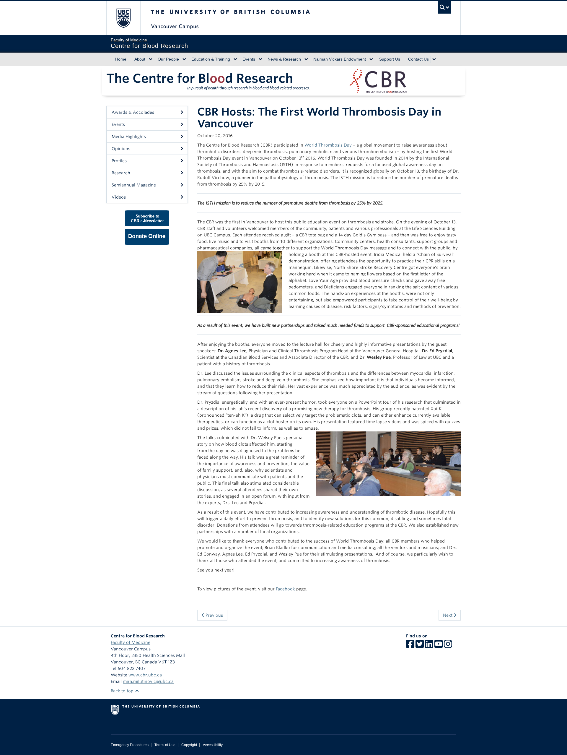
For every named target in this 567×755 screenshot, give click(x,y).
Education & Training (210, 59)
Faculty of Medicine (130, 642)
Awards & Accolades (133, 112)
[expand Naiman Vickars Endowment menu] (371, 59)
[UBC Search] (444, 7)
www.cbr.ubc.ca (145, 675)
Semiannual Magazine (134, 185)
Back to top (123, 691)
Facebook (285, 589)
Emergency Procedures (130, 745)
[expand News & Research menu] (306, 59)
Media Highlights (129, 136)
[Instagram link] (448, 646)
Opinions (121, 148)
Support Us (389, 59)
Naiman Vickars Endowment (339, 59)
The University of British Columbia (123, 18)
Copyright (189, 745)
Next (448, 615)
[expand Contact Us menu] (434, 59)
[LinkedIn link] (429, 646)
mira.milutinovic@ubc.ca (148, 681)
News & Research (284, 59)
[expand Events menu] (260, 59)
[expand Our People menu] (184, 59)
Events (248, 59)
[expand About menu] (150, 59)
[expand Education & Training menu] (235, 59)
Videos (119, 197)
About (139, 59)
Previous (213, 615)
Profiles (119, 160)
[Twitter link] (420, 646)
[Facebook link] (410, 646)
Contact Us (418, 59)
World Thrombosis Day (328, 145)
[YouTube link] (438, 646)
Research (121, 173)
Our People (168, 59)
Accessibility (213, 745)
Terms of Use (164, 745)
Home (120, 59)
